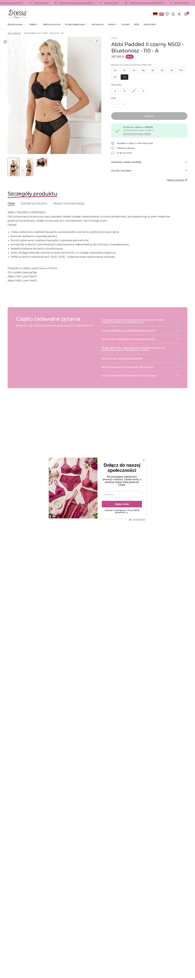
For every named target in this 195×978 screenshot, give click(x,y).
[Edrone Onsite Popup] (97, 489)
